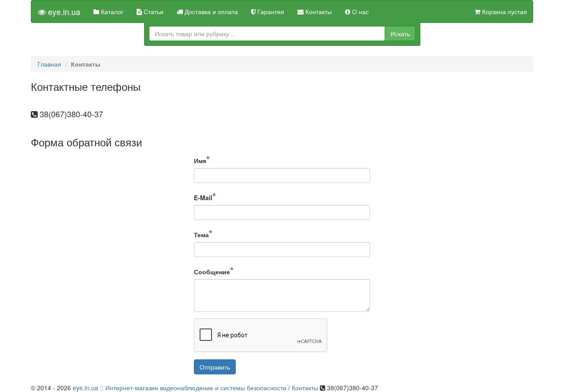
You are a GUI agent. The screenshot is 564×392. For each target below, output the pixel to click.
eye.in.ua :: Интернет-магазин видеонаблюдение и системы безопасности (179, 387)
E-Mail (205, 196)
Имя (202, 159)
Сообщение (214, 270)
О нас (359, 11)
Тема (203, 233)
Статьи (152, 11)
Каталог (111, 11)
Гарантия (270, 11)
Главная (49, 64)
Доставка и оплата (210, 11)
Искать (400, 33)
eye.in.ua (63, 11)
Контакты (318, 11)
